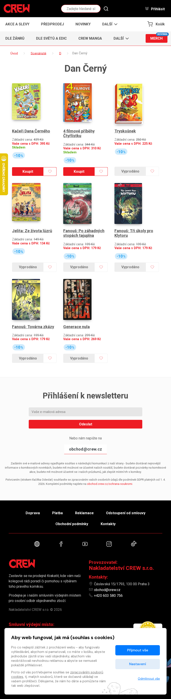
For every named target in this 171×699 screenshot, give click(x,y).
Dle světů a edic (51, 38)
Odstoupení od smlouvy (125, 513)
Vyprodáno (130, 171)
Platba (57, 513)
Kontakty (108, 524)
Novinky (83, 24)
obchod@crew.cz (85, 449)
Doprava (33, 513)
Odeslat (85, 424)
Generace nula (76, 326)
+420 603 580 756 (108, 595)
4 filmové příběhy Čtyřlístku (79, 133)
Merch (158, 37)
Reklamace (84, 513)
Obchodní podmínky (71, 524)
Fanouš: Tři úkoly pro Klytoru (133, 233)
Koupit (27, 171)
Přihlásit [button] (157, 9)
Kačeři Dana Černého (31, 131)
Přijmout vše (137, 650)
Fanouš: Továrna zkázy (33, 326)
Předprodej (52, 24)
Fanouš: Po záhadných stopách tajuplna (83, 233)
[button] (108, 24)
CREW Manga (90, 38)
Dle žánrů (14, 38)
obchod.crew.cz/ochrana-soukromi (109, 484)
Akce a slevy (17, 24)
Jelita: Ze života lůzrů (32, 230)
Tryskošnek (125, 131)
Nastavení (137, 664)
